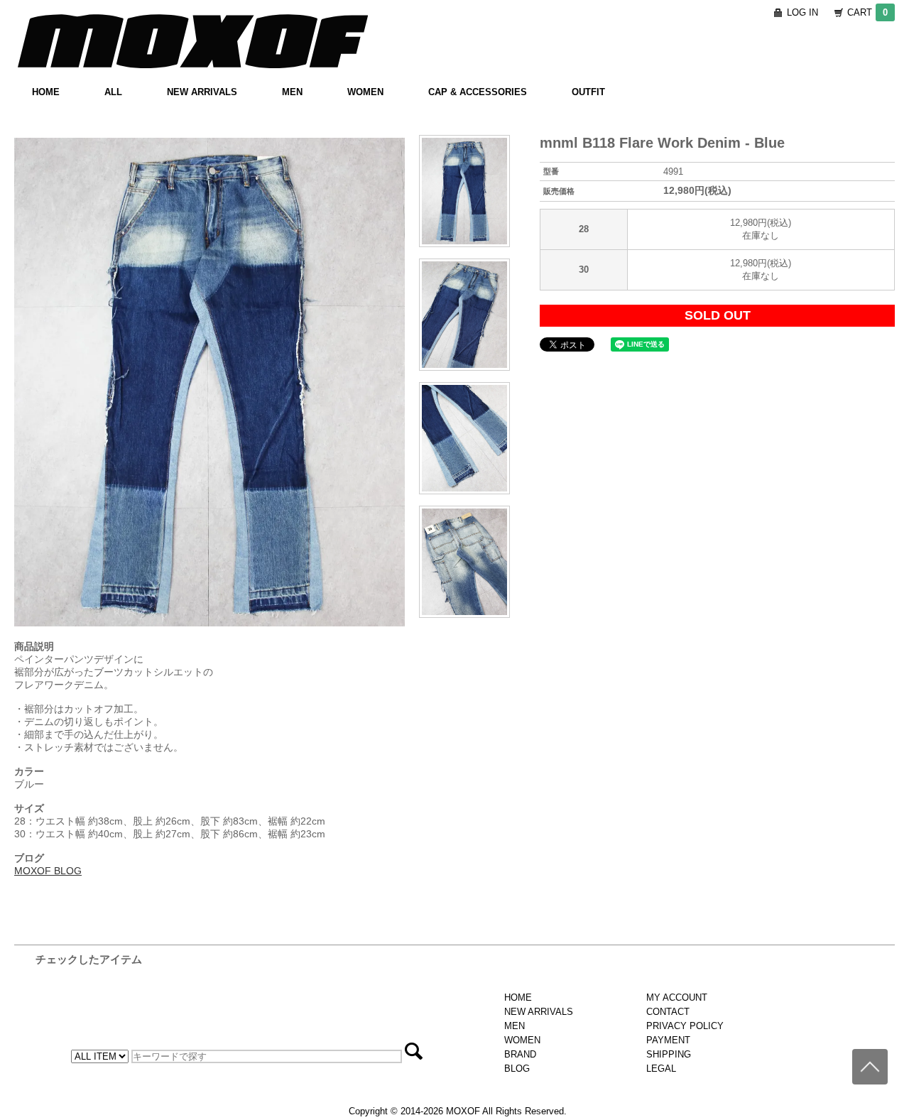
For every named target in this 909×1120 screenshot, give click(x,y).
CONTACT (668, 1011)
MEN (292, 92)
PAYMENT (668, 1040)
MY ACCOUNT (676, 997)
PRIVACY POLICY (685, 1026)
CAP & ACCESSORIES (477, 92)
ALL (113, 92)
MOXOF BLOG (48, 870)
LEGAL (661, 1068)
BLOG (517, 1068)
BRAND (520, 1054)
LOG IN (802, 12)
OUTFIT (588, 92)
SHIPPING (668, 1054)
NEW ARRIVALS (202, 92)
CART (867, 12)
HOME (46, 92)
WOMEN (365, 92)
